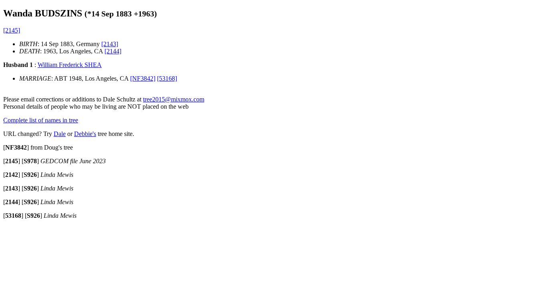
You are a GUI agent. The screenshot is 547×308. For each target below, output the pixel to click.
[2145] (11, 30)
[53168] (167, 78)
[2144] (113, 51)
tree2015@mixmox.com (173, 99)
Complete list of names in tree (40, 120)
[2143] (109, 44)
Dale (60, 133)
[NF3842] (142, 78)
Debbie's (85, 133)
